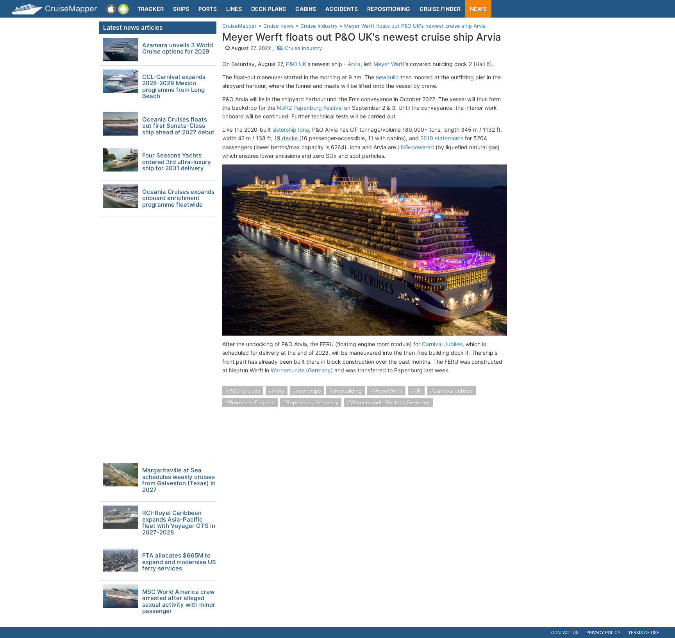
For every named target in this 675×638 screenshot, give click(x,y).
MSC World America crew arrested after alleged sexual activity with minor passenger (178, 602)
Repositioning (388, 8)
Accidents (341, 8)
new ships (308, 391)
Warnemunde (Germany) (302, 370)
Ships (181, 8)
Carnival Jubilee (442, 344)
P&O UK (296, 64)
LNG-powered (416, 147)
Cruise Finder (440, 8)
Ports (207, 8)
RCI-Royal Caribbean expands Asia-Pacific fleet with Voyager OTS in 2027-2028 (178, 523)
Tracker (151, 8)
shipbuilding (347, 391)
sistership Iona (290, 129)
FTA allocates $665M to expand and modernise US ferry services (179, 562)
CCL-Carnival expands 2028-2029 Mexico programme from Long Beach (173, 87)
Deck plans (268, 8)
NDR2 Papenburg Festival (310, 107)
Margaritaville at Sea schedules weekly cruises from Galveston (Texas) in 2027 (179, 480)
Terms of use (643, 632)
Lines (234, 8)
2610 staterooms (441, 138)
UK (417, 391)
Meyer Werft (389, 64)
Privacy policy (603, 632)
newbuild (387, 77)
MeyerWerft (387, 391)
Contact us (565, 632)
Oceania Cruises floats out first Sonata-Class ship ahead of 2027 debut (178, 126)
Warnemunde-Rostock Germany (390, 402)
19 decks (286, 138)
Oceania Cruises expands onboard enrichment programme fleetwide (178, 198)
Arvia (354, 64)
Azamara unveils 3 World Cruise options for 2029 (177, 48)
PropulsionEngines (252, 402)
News (478, 8)
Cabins (305, 8)
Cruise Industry (302, 48)
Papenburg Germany (312, 402)
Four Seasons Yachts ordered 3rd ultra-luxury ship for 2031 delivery (176, 162)
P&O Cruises (244, 391)
